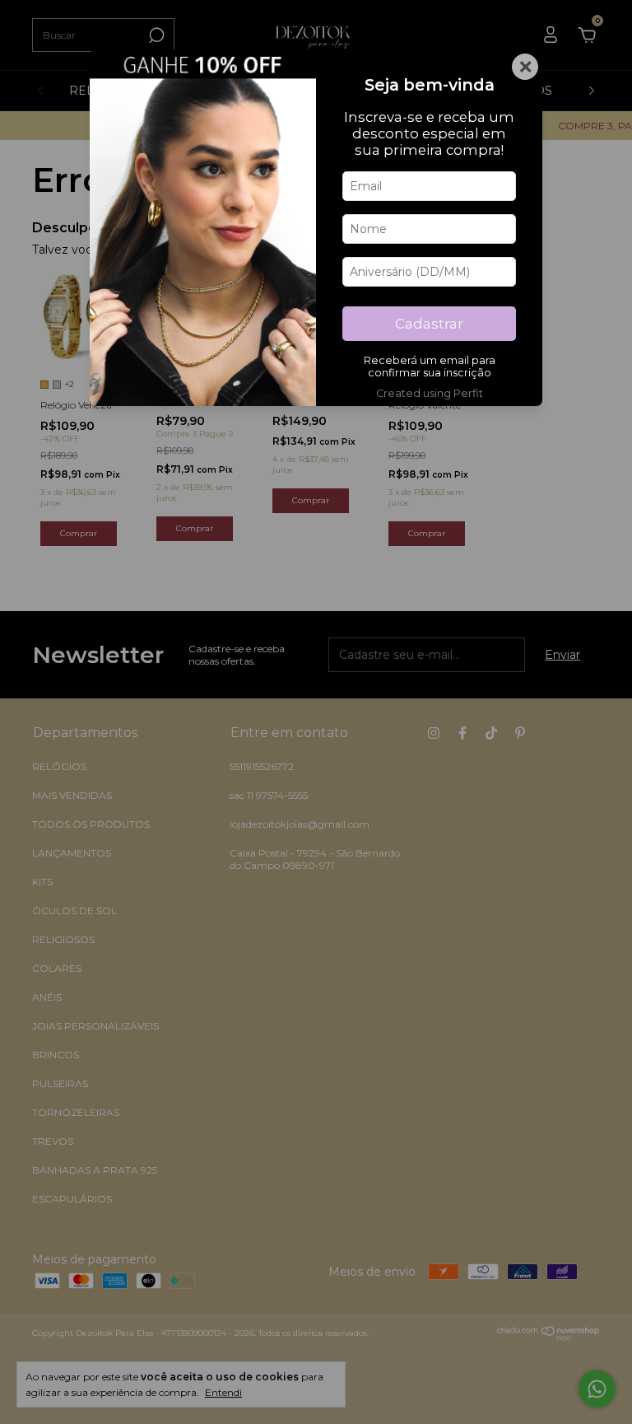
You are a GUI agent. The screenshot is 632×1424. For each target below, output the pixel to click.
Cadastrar (429, 323)
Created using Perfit (429, 393)
